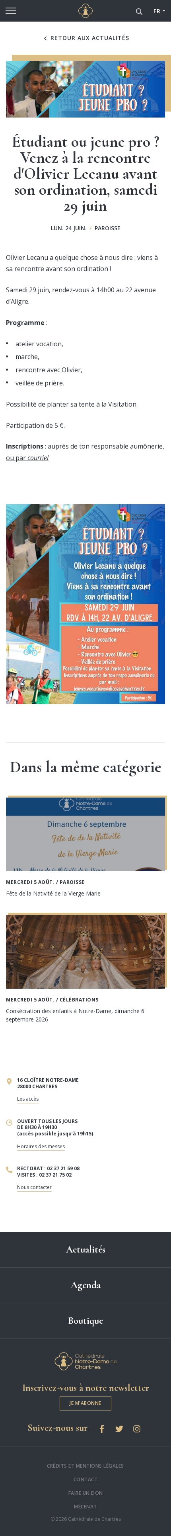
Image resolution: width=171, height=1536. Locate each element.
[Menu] (10, 11)
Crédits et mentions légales (85, 1465)
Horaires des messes (41, 1146)
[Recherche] (139, 10)
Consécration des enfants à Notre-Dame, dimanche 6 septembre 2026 (75, 1015)
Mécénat (85, 1506)
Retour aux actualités (89, 38)
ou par (27, 457)
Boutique (85, 1321)
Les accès (28, 1098)
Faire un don (85, 1493)
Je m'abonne (85, 1403)
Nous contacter (34, 1187)
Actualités (85, 1249)
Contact (86, 1479)
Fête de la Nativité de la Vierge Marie (53, 893)
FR (157, 11)
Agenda (86, 1285)
